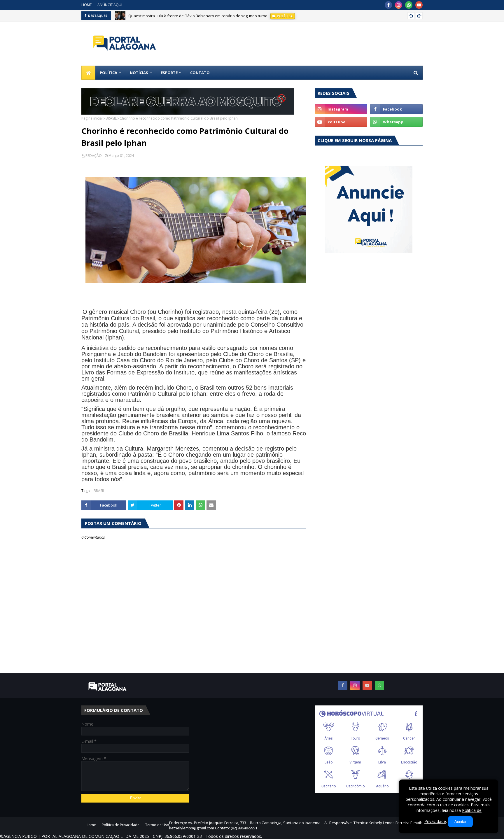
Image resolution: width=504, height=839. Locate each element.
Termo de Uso (157, 824)
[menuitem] (88, 73)
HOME (86, 4)
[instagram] (398, 5)
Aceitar (460, 821)
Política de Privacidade (120, 824)
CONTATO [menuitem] (200, 72)
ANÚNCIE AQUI (109, 4)
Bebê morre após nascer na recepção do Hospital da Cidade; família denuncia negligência (208, 18)
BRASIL (111, 118)
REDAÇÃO (93, 155)
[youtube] (419, 5)
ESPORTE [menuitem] (169, 72)
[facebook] (388, 5)
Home (91, 824)
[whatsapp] (408, 5)
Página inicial (92, 118)
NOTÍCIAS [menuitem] (139, 72)
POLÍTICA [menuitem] (108, 72)
